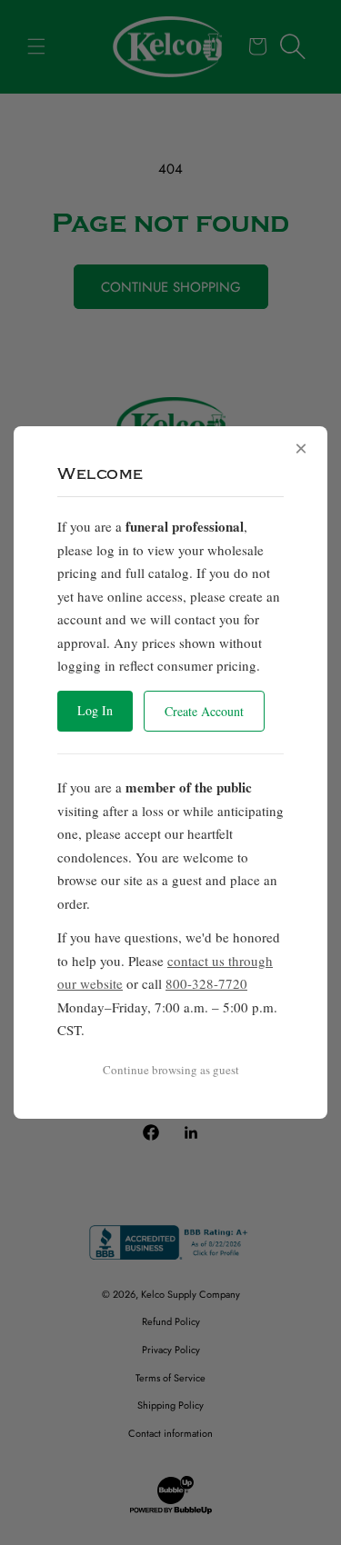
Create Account (204, 711)
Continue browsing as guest (171, 1070)
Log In (95, 710)
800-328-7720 (206, 983)
